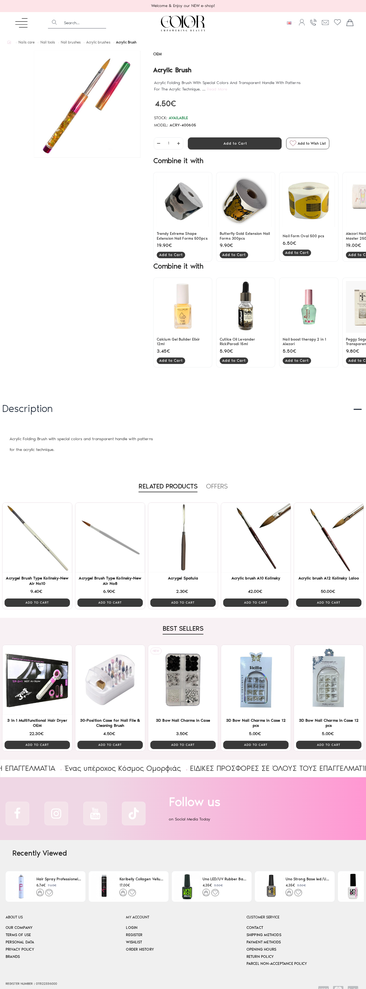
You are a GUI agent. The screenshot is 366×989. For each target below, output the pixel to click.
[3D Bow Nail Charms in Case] (183, 680)
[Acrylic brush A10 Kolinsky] (256, 537)
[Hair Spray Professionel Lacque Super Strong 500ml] (21, 886)
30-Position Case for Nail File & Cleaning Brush (110, 723)
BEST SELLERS (183, 628)
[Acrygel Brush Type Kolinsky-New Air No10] (37, 537)
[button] (235, 143)
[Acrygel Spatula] (183, 537)
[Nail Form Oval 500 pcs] (309, 201)
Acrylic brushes (98, 42)
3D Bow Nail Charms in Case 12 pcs (256, 723)
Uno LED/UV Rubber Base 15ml (225, 879)
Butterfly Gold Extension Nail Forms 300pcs (245, 236)
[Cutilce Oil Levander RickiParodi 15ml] (246, 307)
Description (27, 408)
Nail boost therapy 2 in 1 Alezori (304, 341)
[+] (178, 143)
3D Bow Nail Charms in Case (183, 720)
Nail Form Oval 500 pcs (303, 236)
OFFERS (216, 486)
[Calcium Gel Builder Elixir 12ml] (183, 307)
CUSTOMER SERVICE (263, 917)
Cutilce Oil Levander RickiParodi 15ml (237, 341)
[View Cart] (350, 22)
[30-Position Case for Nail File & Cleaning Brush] (110, 680)
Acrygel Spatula (183, 578)
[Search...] (54, 22)
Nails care (26, 42)
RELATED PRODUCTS (168, 486)
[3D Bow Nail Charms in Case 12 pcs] (256, 680)
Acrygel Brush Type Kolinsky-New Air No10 (37, 581)
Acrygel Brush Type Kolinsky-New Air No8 (110, 581)
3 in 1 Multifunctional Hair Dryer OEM (37, 723)
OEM (157, 54)
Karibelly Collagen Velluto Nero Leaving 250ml (141, 879)
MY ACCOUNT (137, 917)
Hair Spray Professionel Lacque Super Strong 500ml (58, 879)
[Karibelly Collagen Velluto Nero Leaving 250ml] (104, 886)
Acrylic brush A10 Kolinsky (256, 578)
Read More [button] (217, 89)
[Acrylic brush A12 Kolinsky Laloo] (329, 537)
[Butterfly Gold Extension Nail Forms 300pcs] (246, 201)
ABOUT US (14, 917)
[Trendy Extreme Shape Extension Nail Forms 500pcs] (183, 201)
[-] (158, 143)
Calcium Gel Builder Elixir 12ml (178, 341)
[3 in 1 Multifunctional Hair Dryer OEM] (37, 680)
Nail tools (47, 42)
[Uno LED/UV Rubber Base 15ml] (187, 886)
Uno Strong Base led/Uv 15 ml (308, 879)
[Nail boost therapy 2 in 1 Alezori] (309, 307)
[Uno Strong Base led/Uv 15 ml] (270, 886)
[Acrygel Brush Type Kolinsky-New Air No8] (110, 537)
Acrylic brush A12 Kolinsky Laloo (328, 578)
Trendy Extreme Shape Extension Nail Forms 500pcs (182, 236)
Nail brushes (71, 42)
